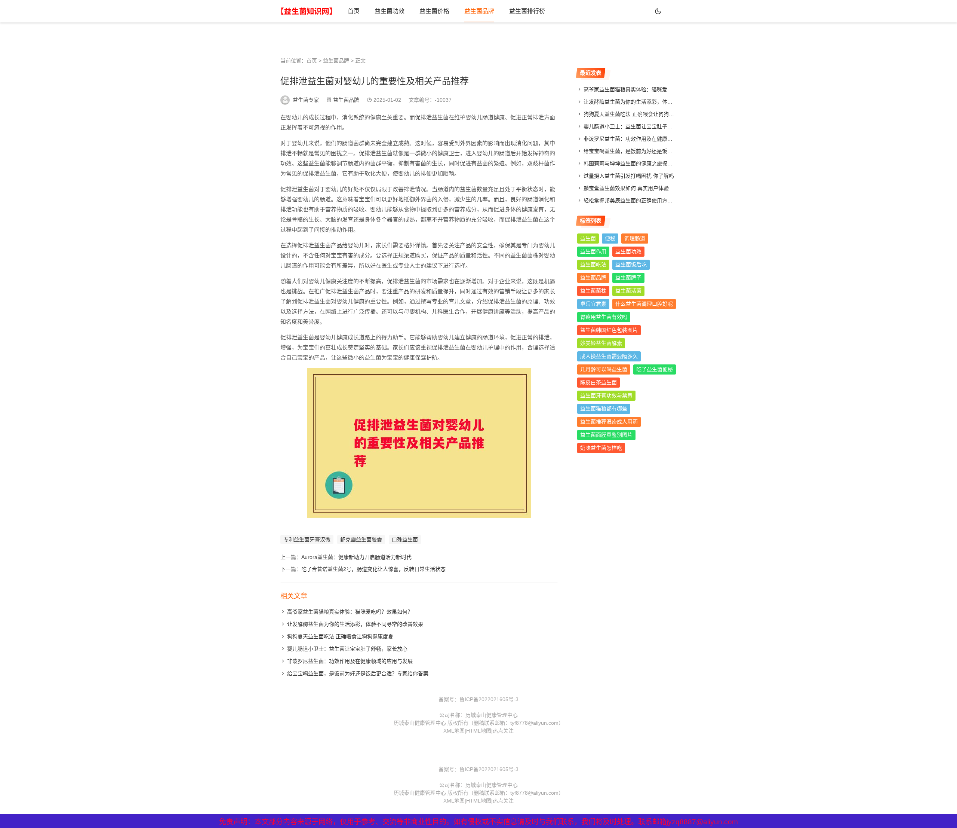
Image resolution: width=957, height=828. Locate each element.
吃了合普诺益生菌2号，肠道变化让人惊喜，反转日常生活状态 (373, 569)
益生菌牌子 (628, 278)
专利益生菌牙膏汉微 (306, 540)
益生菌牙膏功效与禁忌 (606, 395)
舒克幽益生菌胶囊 (361, 540)
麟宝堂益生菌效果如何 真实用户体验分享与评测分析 (644, 188)
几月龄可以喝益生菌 (603, 369)
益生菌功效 (389, 11)
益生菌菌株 (593, 291)
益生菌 (588, 238)
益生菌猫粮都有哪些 (603, 409)
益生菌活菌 (628, 291)
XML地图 (454, 731)
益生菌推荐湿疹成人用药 (609, 422)
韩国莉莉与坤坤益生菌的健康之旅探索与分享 (636, 163)
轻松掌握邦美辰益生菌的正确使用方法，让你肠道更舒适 (649, 201)
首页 (354, 11)
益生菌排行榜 (527, 11)
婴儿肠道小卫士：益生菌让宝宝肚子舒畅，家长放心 (347, 649)
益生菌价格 (434, 11)
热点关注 (503, 731)
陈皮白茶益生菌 (598, 382)
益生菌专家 (306, 100)
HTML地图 (478, 731)
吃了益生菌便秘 (654, 369)
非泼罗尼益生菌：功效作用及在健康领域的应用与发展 (350, 661)
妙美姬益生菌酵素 (601, 343)
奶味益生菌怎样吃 (601, 448)
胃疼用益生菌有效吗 (603, 317)
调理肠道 (634, 238)
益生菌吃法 (593, 265)
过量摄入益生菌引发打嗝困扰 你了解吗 (629, 176)
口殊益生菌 (405, 540)
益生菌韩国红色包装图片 (609, 330)
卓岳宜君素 (593, 304)
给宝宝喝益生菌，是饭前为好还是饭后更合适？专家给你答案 (357, 673)
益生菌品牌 (479, 11)
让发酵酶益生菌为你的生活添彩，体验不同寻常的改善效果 (355, 624)
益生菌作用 (593, 251)
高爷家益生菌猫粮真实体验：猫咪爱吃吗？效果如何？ (350, 612)
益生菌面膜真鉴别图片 (606, 435)
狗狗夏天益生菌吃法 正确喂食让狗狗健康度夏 (340, 636)
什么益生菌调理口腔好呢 (644, 304)
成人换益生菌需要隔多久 (609, 356)
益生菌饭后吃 (631, 265)
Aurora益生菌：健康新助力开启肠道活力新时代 (356, 557)
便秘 (610, 238)
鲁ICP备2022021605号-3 (488, 699)
